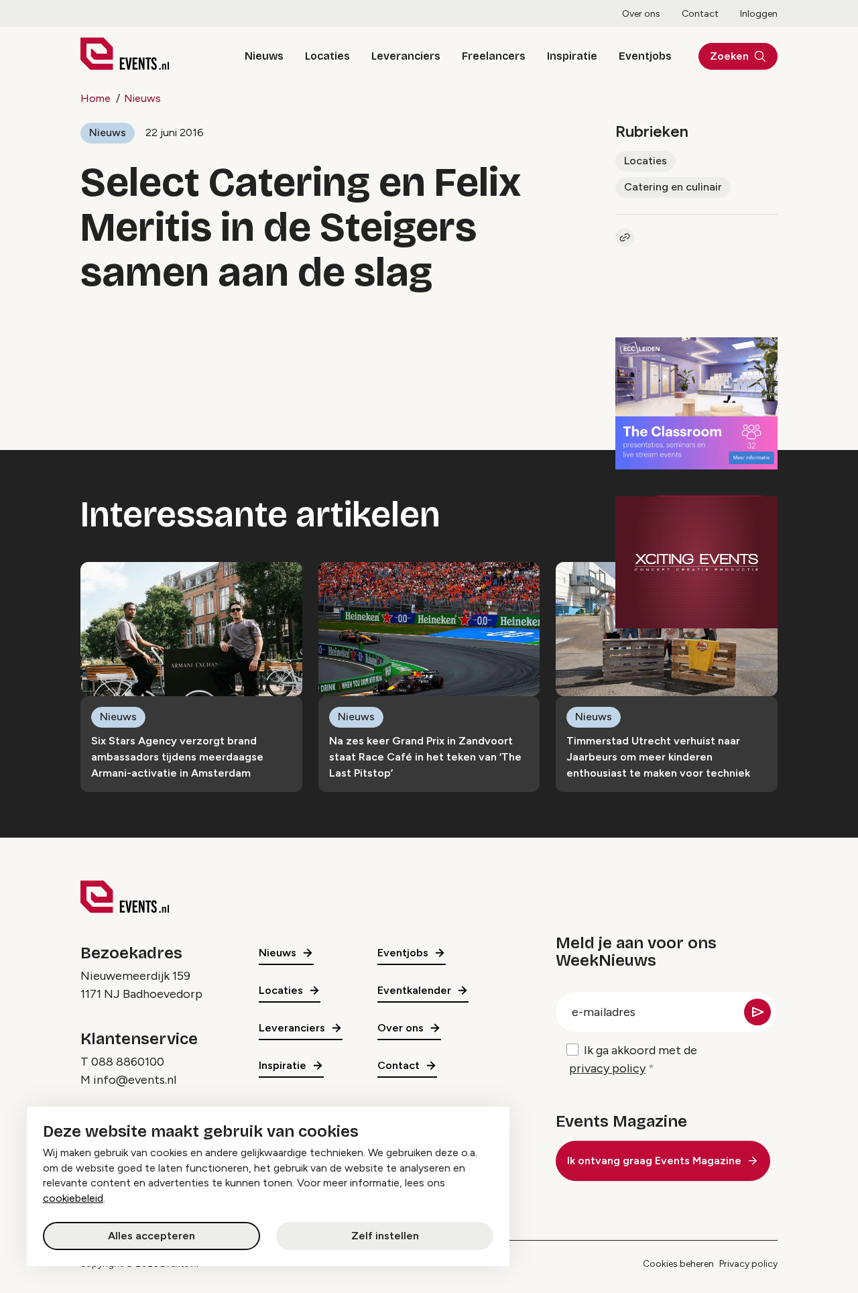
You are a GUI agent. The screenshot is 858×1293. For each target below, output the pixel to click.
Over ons (641, 13)
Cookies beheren (678, 1264)
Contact (700, 13)
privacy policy (607, 1068)
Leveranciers (405, 56)
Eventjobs (645, 56)
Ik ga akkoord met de (633, 1059)
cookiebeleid (73, 1198)
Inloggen (759, 13)
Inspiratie (572, 56)
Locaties (327, 56)
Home (95, 98)
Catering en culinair (673, 186)
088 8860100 (127, 1061)
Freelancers (494, 56)
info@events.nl (134, 1079)
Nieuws (264, 56)
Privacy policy (748, 1264)
